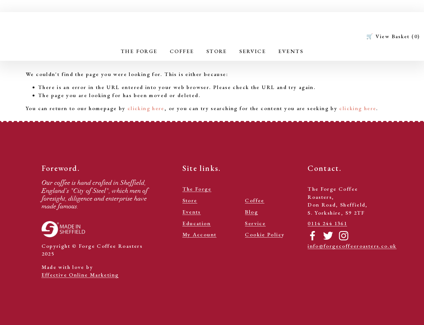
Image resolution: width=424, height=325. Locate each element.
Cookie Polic (263, 234)
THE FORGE (139, 51)
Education (197, 223)
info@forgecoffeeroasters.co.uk (352, 246)
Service (255, 223)
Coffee (254, 200)
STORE (216, 51)
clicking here (146, 108)
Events (192, 211)
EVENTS (290, 51)
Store (190, 200)
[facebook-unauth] (313, 236)
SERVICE (252, 51)
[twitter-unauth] (328, 236)
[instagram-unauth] (344, 236)
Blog (251, 211)
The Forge (197, 188)
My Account (200, 234)
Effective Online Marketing (80, 274)
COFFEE (182, 51)
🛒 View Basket (393, 36)
